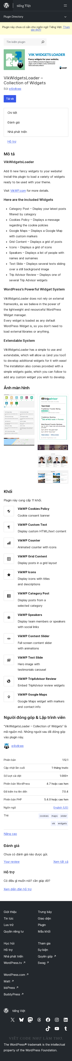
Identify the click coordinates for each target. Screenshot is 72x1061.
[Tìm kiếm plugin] (43, 42)
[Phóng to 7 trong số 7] (63, 475)
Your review (12, 861)
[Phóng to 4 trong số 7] (63, 399)
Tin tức (8, 918)
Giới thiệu (10, 912)
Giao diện (44, 918)
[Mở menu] (66, 5)
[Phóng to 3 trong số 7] (29, 443)
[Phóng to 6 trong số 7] (63, 458)
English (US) (61, 807)
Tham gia (44, 943)
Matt (9, 981)
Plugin (42, 925)
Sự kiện (43, 950)
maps (55, 816)
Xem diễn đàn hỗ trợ (18, 889)
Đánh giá (14, 122)
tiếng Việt (18, 1011)
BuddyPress (14, 994)
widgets (62, 823)
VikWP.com (18, 190)
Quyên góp (47, 956)
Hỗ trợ (11, 141)
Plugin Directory (13, 16)
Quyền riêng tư (14, 931)
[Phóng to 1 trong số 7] (29, 399)
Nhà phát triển (17, 132)
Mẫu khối (44, 931)
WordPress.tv (15, 963)
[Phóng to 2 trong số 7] (29, 415)
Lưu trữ (8, 925)
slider (64, 816)
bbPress (11, 988)
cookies (44, 816)
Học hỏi (9, 943)
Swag (43, 963)
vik (53, 823)
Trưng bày (45, 912)
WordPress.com (16, 975)
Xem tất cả (60, 861)
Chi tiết (12, 113)
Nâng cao (10, 834)
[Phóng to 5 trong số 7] (63, 449)
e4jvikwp (15, 89)
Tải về (10, 98)
